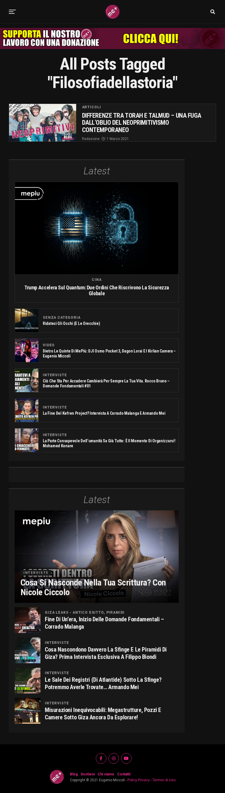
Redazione (91, 139)
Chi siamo (106, 774)
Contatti (123, 774)
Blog (74, 774)
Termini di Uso (163, 780)
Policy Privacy (138, 780)
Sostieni (88, 774)
